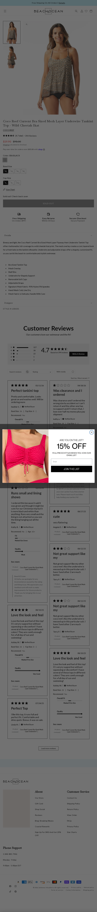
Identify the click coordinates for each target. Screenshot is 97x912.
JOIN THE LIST (71, 469)
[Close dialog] (92, 432)
